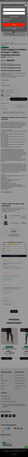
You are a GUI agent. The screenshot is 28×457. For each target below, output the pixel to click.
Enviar (14, 25)
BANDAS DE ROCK (8, 19)
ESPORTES (7, 21)
